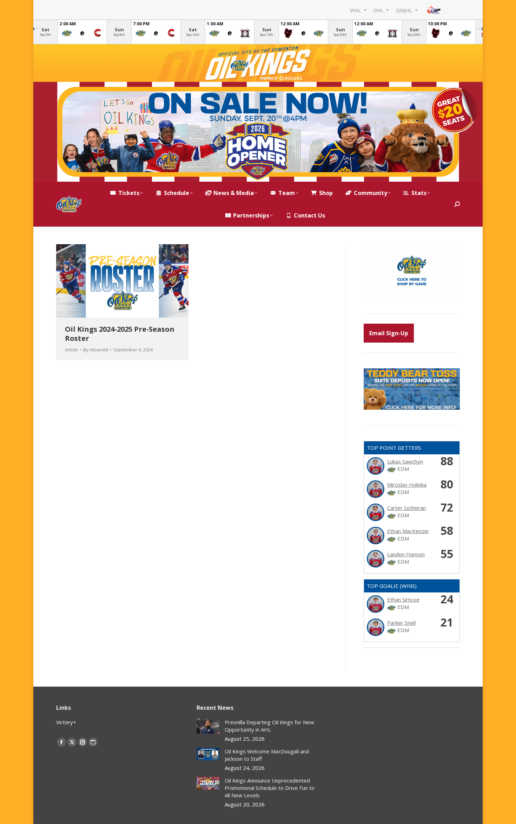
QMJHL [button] (405, 10)
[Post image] (208, 726)
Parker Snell (401, 622)
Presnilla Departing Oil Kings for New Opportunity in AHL (269, 726)
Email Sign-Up (388, 333)
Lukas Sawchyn (405, 461)
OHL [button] (379, 10)
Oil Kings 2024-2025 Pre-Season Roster (119, 333)
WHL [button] (356, 10)
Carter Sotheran (406, 507)
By (95, 349)
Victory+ (66, 722)
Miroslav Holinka (406, 484)
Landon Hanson (406, 554)
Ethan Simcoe (403, 599)
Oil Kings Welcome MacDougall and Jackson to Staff (267, 755)
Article (71, 349)
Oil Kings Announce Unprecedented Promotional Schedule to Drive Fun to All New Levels (270, 788)
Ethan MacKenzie (408, 530)
